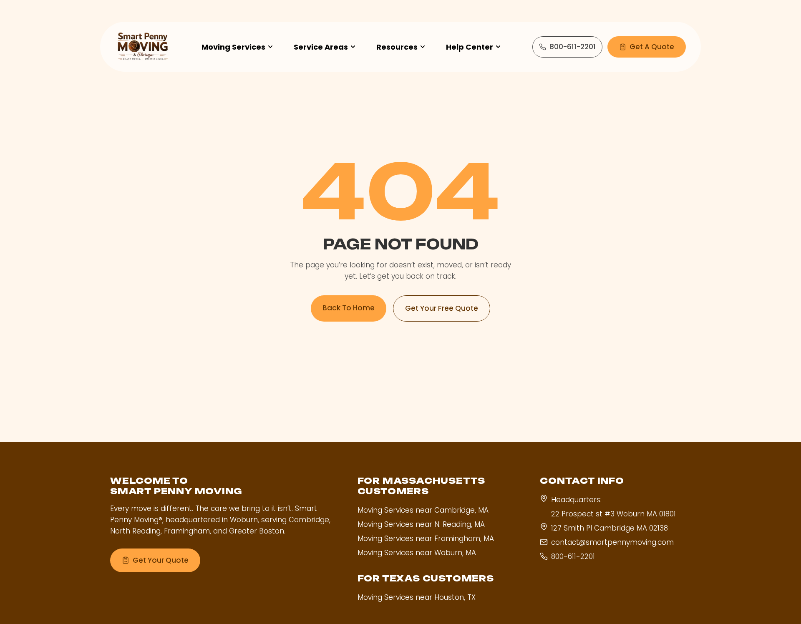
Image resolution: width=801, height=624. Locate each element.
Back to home (348, 308)
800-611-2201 (572, 47)
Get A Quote (652, 47)
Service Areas (321, 46)
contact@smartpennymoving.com (612, 542)
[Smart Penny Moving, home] (142, 47)
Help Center (469, 46)
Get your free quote (441, 308)
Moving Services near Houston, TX (417, 597)
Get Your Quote (161, 560)
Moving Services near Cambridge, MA (423, 510)
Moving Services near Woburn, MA (417, 553)
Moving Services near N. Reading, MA (421, 524)
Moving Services (233, 46)
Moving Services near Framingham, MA (426, 538)
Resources (397, 46)
